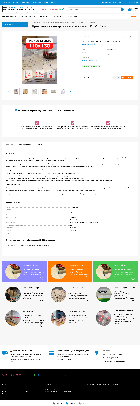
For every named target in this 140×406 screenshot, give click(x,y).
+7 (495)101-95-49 (50, 9)
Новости (53, 2)
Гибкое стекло (48, 393)
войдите (46, 245)
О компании (6, 2)
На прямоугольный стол (59, 22)
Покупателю (25, 2)
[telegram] (38, 375)
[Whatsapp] (60, 9)
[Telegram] (62, 9)
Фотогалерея (37, 2)
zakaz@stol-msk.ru (67, 375)
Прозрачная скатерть (44, 22)
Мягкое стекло (66, 389)
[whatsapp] (35, 375)
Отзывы (46, 2)
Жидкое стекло (67, 391)
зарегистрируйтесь (35, 245)
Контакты (15, 2)
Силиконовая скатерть (51, 391)
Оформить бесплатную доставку (110, 2)
